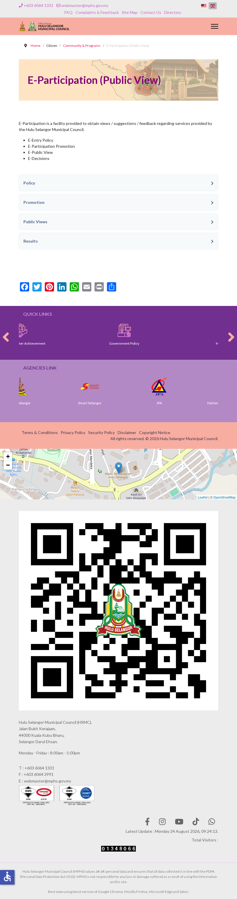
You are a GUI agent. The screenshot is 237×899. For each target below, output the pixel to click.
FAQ (68, 12)
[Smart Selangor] (64, 386)
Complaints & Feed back (97, 12)
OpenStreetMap (224, 497)
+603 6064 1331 (38, 5)
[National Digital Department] (203, 386)
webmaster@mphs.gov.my (84, 5)
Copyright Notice (154, 432)
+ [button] (8, 456)
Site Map (130, 12)
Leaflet (203, 497)
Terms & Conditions (40, 432)
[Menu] (214, 26)
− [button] (8, 465)
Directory (172, 12)
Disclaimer (127, 432)
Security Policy (101, 432)
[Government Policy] (88, 330)
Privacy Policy (73, 432)
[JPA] (134, 386)
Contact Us (150, 12)
